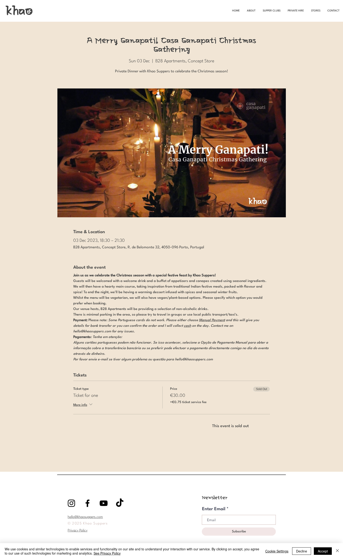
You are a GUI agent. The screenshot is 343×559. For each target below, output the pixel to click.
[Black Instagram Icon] (71, 503)
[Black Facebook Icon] (87, 503)
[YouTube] (103, 503)
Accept (323, 551)
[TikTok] (120, 503)
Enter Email (213, 509)
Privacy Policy (78, 530)
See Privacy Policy (107, 553)
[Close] (337, 551)
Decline (301, 551)
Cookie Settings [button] (276, 551)
